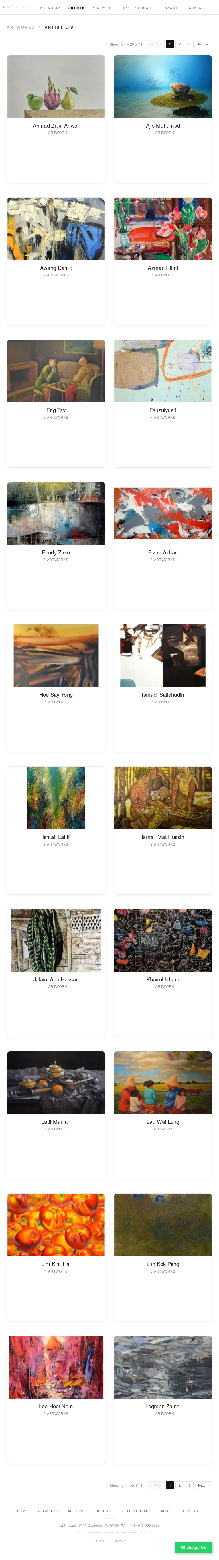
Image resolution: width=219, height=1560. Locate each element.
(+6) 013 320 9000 (145, 1525)
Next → (203, 44)
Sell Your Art (138, 8)
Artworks (50, 8)
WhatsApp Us (193, 1547)
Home (22, 1510)
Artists (76, 8)
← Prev (156, 44)
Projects (102, 8)
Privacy (118, 1541)
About (171, 8)
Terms (99, 1541)
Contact (197, 8)
